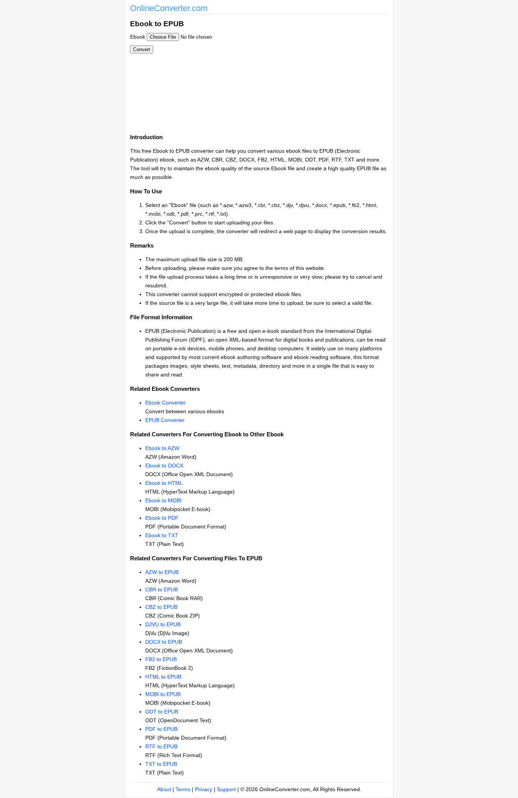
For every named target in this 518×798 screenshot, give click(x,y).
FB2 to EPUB (161, 659)
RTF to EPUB (161, 746)
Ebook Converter (165, 403)
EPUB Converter (165, 420)
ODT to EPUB (161, 712)
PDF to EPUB (161, 729)
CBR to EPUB (161, 589)
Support (226, 789)
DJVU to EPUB (163, 624)
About (164, 789)
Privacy (203, 789)
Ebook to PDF (162, 518)
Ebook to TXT (161, 535)
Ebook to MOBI (163, 500)
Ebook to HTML (164, 483)
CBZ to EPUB (161, 607)
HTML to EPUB (163, 677)
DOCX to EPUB (163, 642)
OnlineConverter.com (168, 8)
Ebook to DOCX (164, 465)
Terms (183, 789)
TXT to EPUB (161, 764)
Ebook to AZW (162, 448)
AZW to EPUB (162, 572)
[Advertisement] (300, 71)
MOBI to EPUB (163, 694)
